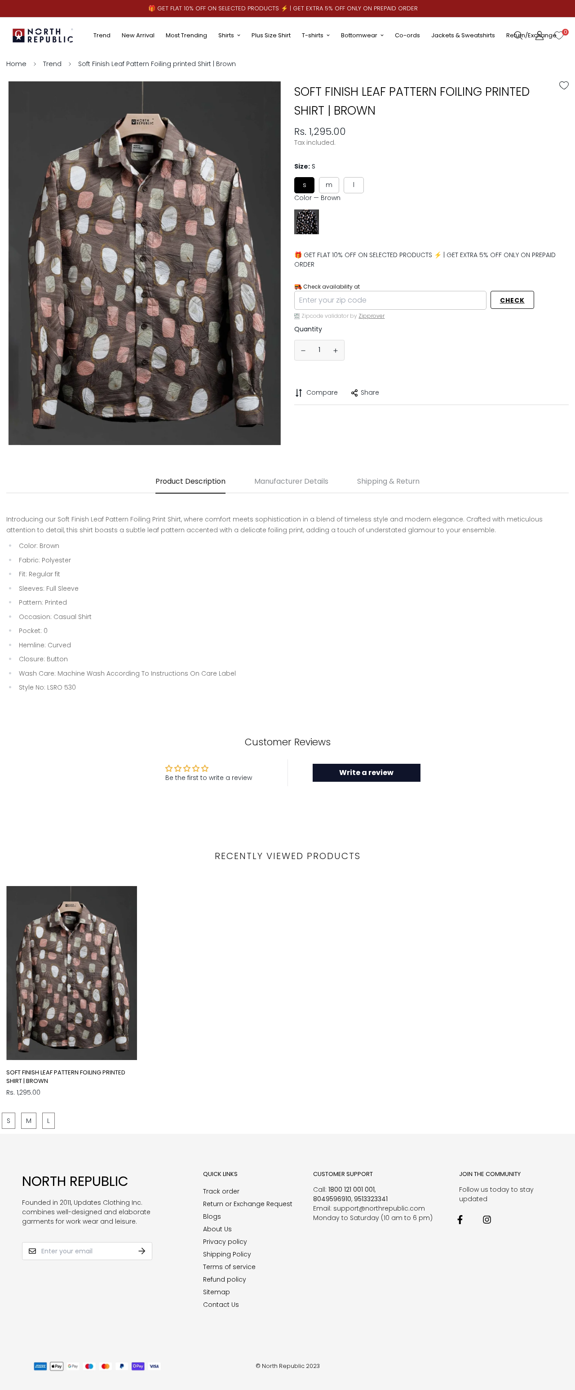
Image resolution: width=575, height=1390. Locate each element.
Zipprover (371, 316)
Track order (221, 1191)
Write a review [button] (366, 772)
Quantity (308, 329)
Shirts (226, 35)
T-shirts (312, 35)
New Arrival (138, 35)
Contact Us (221, 1304)
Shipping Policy (227, 1254)
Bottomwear (359, 35)
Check (512, 300)
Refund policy (224, 1279)
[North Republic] (43, 35)
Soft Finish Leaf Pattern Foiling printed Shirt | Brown (65, 1077)
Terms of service (229, 1266)
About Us (217, 1229)
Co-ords (407, 35)
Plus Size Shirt (271, 35)
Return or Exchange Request (247, 1203)
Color (317, 197)
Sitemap (216, 1292)
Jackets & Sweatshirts (463, 35)
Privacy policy (225, 1241)
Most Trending (186, 35)
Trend (102, 35)
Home (16, 63)
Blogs (212, 1216)
